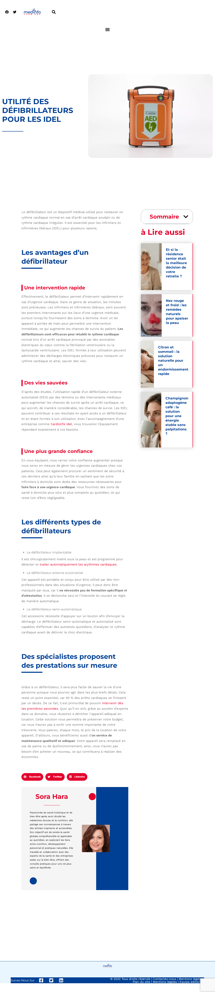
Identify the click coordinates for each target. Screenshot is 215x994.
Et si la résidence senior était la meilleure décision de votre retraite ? (176, 263)
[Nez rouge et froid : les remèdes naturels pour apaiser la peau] (151, 315)
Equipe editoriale (192, 981)
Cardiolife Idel (61, 424)
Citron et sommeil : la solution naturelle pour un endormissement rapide (173, 360)
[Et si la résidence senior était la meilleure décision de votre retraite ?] (151, 266)
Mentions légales (191, 979)
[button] (53, 11)
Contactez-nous (164, 979)
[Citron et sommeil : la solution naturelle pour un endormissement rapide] (147, 364)
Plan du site (141, 981)
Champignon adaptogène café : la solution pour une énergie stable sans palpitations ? (176, 416)
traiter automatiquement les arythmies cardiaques (78, 564)
